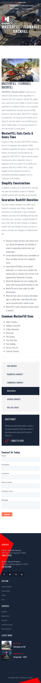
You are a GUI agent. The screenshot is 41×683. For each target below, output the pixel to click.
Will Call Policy (13, 407)
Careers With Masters (27, 9)
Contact (3, 595)
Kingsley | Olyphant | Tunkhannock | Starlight (22, 5)
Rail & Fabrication (6, 629)
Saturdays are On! (19, 646)
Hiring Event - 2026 (20, 657)
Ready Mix (4, 611)
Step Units (4, 620)
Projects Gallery (5, 591)
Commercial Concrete (15, 382)
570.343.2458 (6, 566)
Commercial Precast (6, 624)
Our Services (12, 366)
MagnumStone (5, 616)
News (2, 599)
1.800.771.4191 (22, 2)
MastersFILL (11, 391)
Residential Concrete (15, 374)
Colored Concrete (14, 399)
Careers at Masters (6, 586)
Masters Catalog (14, 8)
